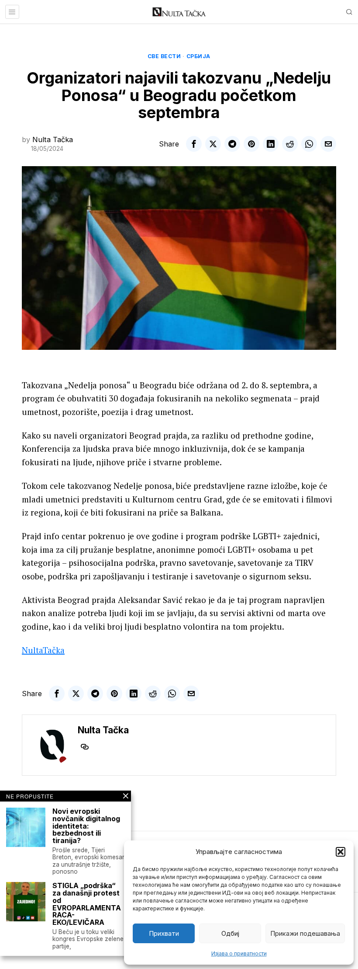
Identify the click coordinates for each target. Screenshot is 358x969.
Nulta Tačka (52, 139)
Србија (198, 56)
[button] (340, 851)
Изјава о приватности (239, 953)
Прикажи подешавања (305, 933)
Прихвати (164, 933)
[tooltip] (194, 144)
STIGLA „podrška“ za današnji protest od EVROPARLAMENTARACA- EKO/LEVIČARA (86, 904)
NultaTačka (43, 650)
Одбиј (230, 933)
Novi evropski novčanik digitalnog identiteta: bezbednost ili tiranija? (86, 826)
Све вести (164, 56)
